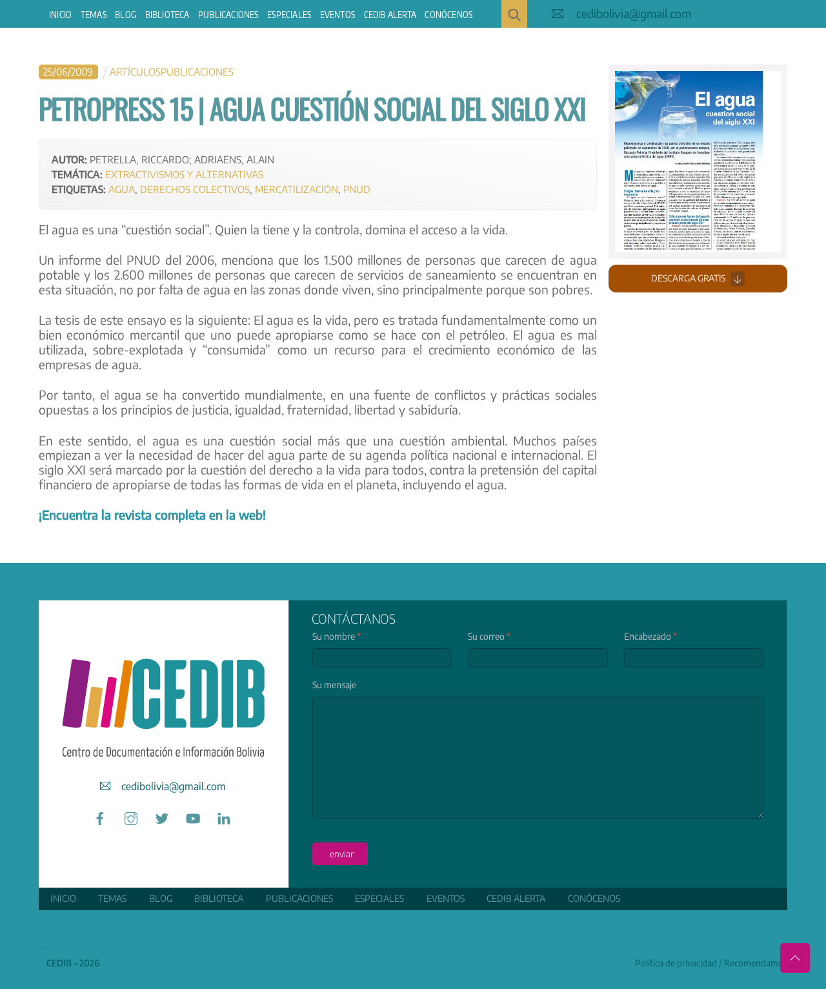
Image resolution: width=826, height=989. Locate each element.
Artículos (135, 71)
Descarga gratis (688, 277)
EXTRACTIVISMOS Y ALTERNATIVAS (184, 174)
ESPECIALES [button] (289, 14)
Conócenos (448, 14)
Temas (93, 14)
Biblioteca (167, 14)
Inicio (60, 14)
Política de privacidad (676, 962)
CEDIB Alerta (390, 14)
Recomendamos (755, 962)
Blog (125, 14)
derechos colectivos (195, 189)
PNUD (356, 189)
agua (121, 189)
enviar (342, 853)
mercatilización (296, 189)
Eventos (337, 14)
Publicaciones (228, 14)
